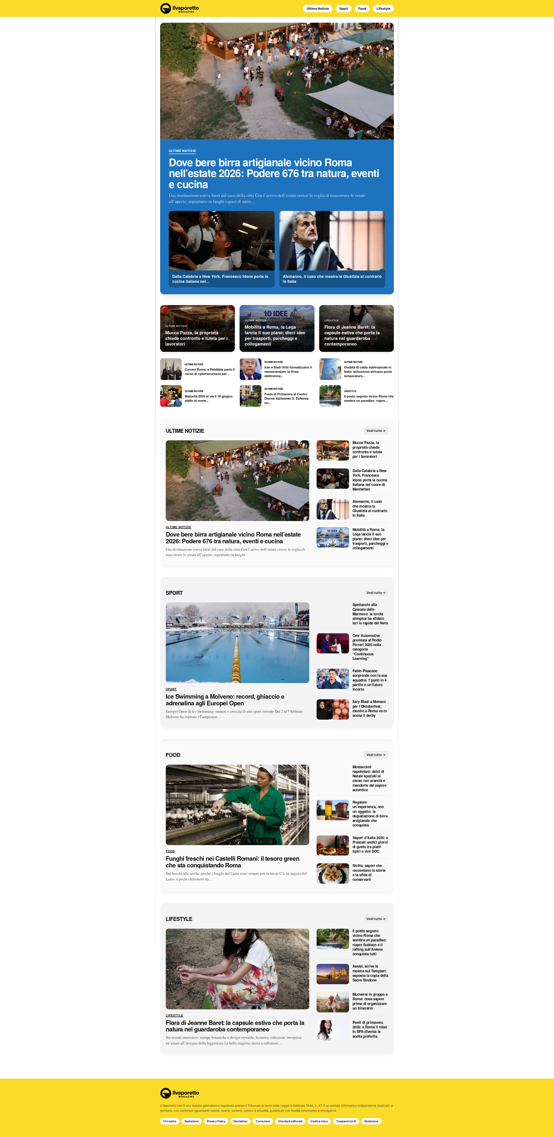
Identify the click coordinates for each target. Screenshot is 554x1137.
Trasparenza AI (346, 1121)
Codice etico (319, 1121)
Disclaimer (241, 1121)
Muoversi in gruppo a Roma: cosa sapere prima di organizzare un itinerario (370, 1001)
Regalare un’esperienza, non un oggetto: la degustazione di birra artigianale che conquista (370, 814)
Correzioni (263, 1121)
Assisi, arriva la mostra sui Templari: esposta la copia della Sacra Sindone (370, 973)
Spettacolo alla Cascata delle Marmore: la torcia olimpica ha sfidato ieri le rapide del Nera (370, 614)
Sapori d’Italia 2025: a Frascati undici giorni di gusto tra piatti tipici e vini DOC (370, 844)
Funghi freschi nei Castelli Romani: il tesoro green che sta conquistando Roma (232, 862)
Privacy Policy (216, 1121)
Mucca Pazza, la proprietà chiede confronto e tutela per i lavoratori (367, 450)
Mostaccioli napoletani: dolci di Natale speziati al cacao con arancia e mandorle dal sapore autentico (370, 778)
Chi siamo (169, 1121)
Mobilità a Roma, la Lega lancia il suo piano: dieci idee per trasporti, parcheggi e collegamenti (370, 538)
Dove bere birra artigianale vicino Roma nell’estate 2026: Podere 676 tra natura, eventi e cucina (274, 172)
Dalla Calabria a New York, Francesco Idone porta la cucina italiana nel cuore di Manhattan (370, 480)
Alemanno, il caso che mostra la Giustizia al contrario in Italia (370, 508)
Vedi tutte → (376, 431)
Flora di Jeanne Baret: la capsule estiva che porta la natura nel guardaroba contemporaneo (235, 1026)
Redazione (192, 1121)
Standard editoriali (290, 1121)
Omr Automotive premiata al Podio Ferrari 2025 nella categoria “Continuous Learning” (367, 647)
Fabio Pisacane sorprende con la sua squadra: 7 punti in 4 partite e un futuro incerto (370, 680)
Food (362, 8)
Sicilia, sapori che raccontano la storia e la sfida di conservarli (369, 873)
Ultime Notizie (318, 8)
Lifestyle (383, 8)
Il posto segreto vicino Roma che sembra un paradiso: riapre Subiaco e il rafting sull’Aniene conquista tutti (370, 942)
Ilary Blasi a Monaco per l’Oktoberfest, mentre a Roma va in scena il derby (370, 709)
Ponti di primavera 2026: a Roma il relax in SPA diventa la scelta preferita (370, 1029)
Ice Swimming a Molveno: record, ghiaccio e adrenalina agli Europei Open (225, 699)
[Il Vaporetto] (179, 8)
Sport (343, 8)
